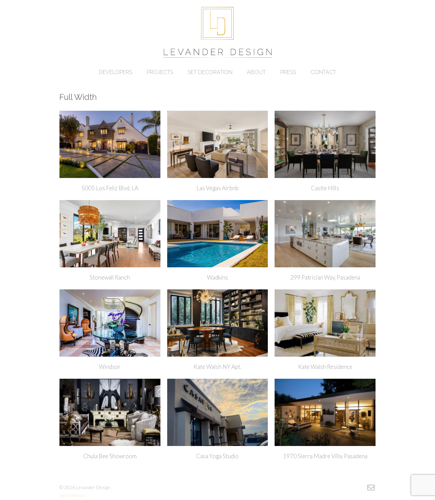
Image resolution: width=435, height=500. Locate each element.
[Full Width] (217, 35)
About (256, 72)
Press (288, 72)
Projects (160, 72)
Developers (115, 72)
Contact (323, 72)
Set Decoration (210, 72)
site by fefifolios (72, 495)
